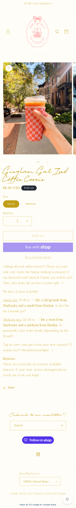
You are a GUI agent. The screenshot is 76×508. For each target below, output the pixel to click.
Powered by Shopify (55, 494)
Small (13, 205)
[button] (8, 31)
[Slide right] (47, 162)
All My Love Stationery (31, 494)
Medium (33, 205)
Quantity (8, 213)
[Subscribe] (61, 425)
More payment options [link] (38, 257)
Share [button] (11, 387)
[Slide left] (29, 162)
